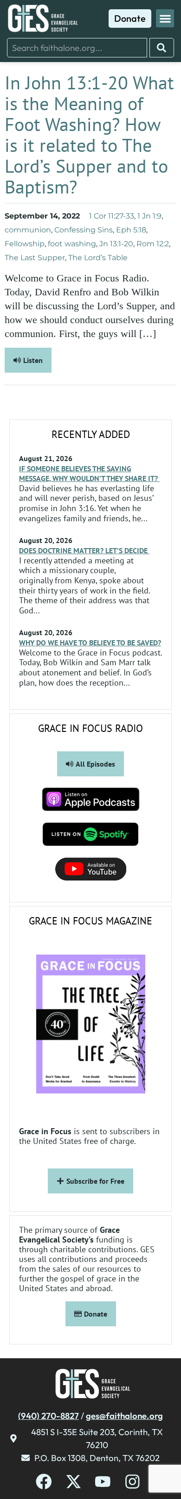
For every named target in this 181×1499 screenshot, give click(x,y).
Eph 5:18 (131, 229)
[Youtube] (103, 1482)
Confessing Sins (83, 229)
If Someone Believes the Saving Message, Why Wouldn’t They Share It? (89, 473)
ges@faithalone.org (124, 1415)
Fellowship (25, 243)
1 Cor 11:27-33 (111, 216)
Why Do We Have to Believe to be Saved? (90, 642)
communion (28, 229)
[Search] (161, 47)
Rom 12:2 (152, 243)
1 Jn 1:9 (149, 216)
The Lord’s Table (98, 257)
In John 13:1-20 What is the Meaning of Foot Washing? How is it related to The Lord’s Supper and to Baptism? (89, 134)
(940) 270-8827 (48, 1415)
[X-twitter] (73, 1482)
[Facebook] (44, 1482)
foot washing (72, 243)
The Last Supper (35, 257)
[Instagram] (132, 1482)
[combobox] (77, 47)
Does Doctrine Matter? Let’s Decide (84, 550)
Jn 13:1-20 (116, 243)
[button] (165, 18)
